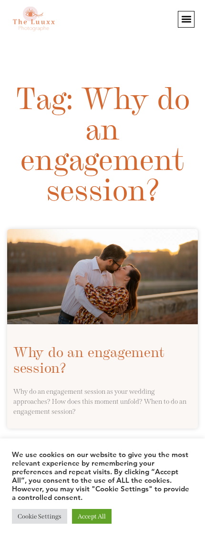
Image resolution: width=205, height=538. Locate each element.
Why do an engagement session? (88, 359)
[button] (186, 19)
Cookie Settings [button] (40, 516)
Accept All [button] (92, 516)
